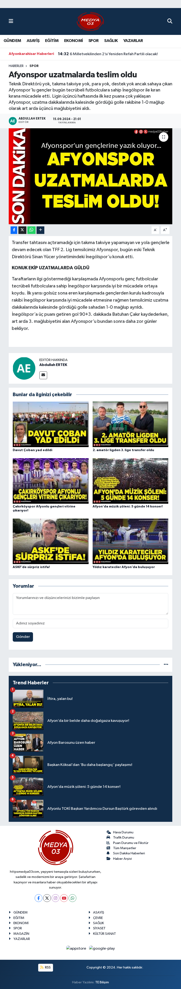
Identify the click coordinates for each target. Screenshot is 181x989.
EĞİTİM (51, 41)
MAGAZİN (21, 933)
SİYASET (99, 928)
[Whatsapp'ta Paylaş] (31, 230)
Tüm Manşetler (124, 848)
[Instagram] (55, 898)
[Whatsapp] (72, 898)
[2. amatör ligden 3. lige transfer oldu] (131, 424)
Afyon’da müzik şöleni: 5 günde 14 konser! (128, 506)
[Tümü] (166, 665)
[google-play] (102, 949)
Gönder (23, 637)
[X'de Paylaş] (22, 230)
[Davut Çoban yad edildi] (51, 424)
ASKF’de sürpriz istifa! (31, 567)
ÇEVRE (98, 918)
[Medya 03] (90, 21)
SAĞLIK (111, 41)
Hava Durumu (123, 832)
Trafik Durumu (123, 837)
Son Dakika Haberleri (129, 853)
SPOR (93, 41)
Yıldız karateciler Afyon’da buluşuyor (124, 567)
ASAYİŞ (33, 41)
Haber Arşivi (122, 858)
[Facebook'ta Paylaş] (14, 230)
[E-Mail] (43, 375)
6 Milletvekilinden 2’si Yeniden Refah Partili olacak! (108, 54)
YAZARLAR (133, 41)
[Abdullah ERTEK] (24, 368)
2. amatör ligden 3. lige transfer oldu (123, 450)
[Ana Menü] (11, 21)
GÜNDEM (12, 41)
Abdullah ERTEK (53, 365)
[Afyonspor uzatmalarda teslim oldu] (91, 176)
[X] (47, 898)
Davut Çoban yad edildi (32, 450)
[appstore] (76, 949)
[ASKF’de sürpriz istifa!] (51, 541)
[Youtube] (64, 898)
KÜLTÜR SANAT (104, 933)
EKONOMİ (73, 41)
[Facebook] (38, 898)
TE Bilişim (102, 982)
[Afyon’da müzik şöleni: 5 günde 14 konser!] (131, 481)
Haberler (16, 66)
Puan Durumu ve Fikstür (130, 843)
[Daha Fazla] (40, 230)
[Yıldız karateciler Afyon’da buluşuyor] (131, 541)
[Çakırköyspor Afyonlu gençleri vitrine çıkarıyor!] (51, 481)
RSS (47, 967)
